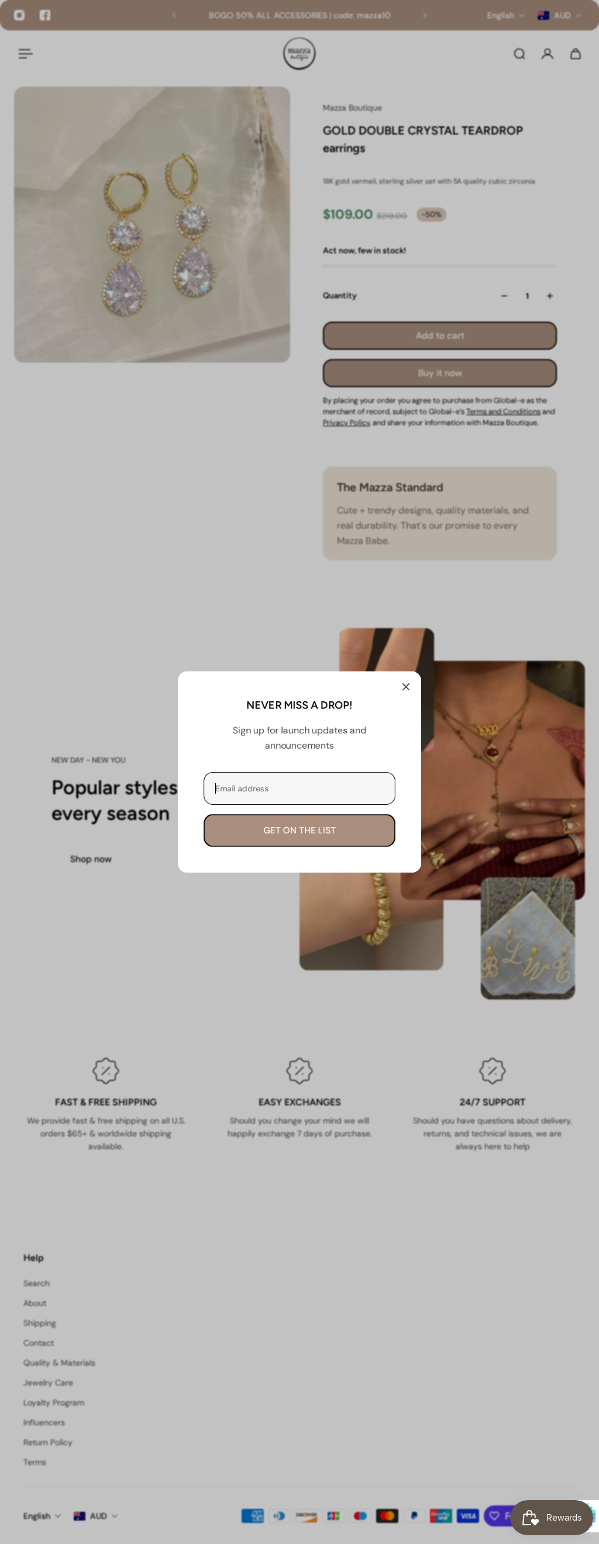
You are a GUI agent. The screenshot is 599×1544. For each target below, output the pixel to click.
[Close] (405, 686)
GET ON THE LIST (299, 830)
